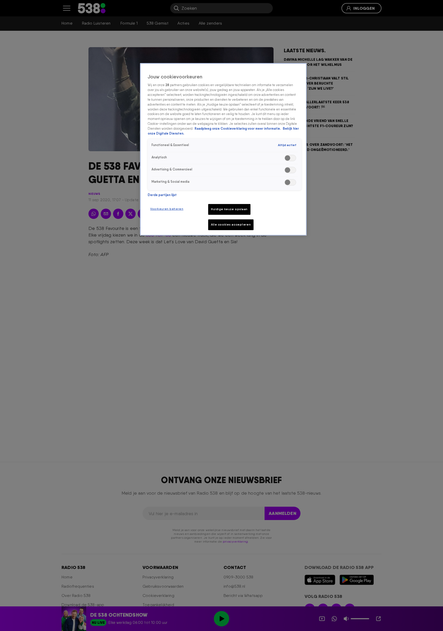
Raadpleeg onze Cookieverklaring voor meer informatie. (238, 129)
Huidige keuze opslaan (229, 209)
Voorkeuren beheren (166, 209)
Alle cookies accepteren (231, 224)
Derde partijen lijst (162, 195)
